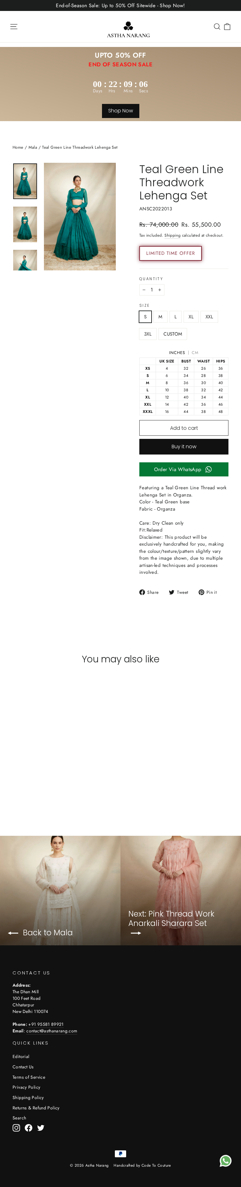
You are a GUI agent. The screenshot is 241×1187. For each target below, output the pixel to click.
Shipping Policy (28, 1097)
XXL (209, 316)
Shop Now (120, 110)
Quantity (151, 279)
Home (18, 147)
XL (191, 316)
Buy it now (184, 446)
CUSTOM (172, 334)
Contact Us (23, 1067)
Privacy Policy (26, 1087)
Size (144, 305)
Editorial (21, 1056)
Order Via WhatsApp (177, 469)
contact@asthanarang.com (51, 1031)
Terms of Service (29, 1077)
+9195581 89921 (45, 1024)
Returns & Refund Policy (36, 1108)
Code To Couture (156, 1165)
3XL (148, 334)
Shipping (172, 235)
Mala (33, 147)
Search (19, 1118)
